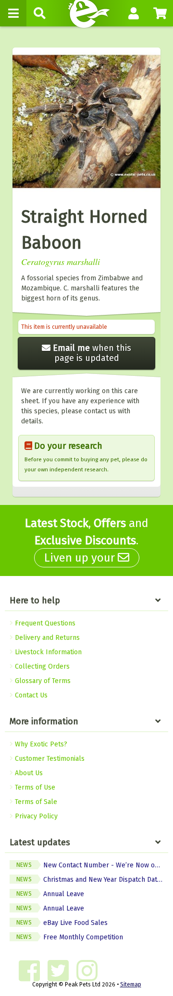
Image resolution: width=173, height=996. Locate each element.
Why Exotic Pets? (40, 744)
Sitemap (130, 984)
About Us (28, 773)
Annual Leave (50, 894)
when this (92, 353)
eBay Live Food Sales (62, 923)
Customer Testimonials (49, 759)
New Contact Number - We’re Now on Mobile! (92, 865)
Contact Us (30, 695)
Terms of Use (34, 787)
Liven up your (81, 557)
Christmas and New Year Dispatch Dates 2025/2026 (92, 880)
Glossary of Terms (42, 681)
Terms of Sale (35, 802)
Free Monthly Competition (69, 937)
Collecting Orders (41, 666)
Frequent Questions (44, 623)
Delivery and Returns (46, 638)
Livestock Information (47, 652)
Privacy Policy (35, 816)
